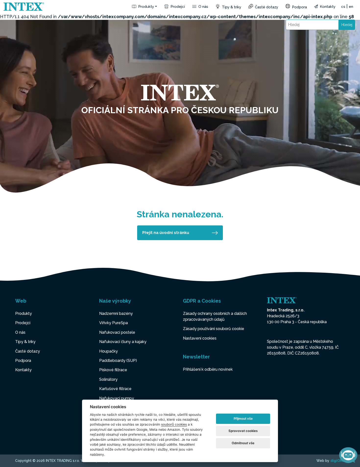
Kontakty (327, 6)
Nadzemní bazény (116, 313)
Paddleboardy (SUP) (118, 360)
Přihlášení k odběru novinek (208, 369)
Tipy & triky (231, 7)
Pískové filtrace (113, 370)
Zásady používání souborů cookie (213, 328)
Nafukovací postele (117, 332)
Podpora (299, 7)
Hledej (346, 25)
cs (343, 6)
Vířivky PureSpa (113, 322)
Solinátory (108, 379)
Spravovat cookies (243, 431)
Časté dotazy (266, 7)
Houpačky (108, 351)
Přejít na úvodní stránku (165, 232)
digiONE (337, 461)
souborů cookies (174, 424)
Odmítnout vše (243, 443)
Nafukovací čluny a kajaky (122, 341)
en (351, 6)
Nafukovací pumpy (116, 398)
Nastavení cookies (199, 338)
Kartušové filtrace (115, 388)
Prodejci (177, 6)
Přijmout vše (243, 418)
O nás (202, 6)
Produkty (145, 6)
